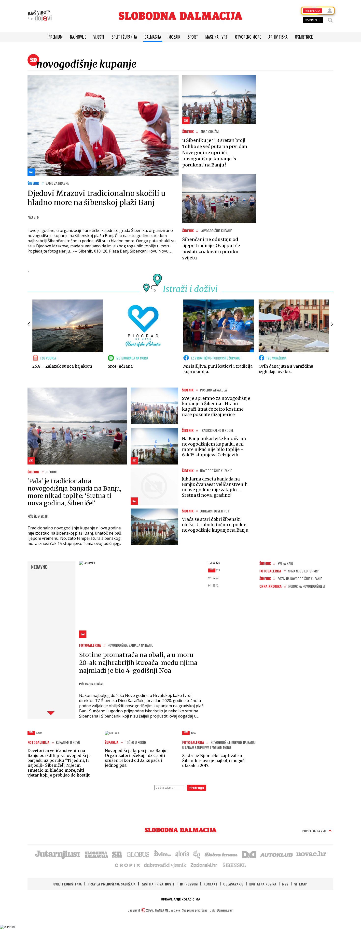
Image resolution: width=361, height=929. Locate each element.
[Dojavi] (40, 16)
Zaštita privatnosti (157, 883)
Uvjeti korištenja (67, 883)
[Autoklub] (276, 854)
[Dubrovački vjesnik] (165, 865)
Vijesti (98, 37)
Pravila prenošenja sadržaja (112, 883)
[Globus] (138, 854)
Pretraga (196, 788)
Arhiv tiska (278, 37)
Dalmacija (152, 37)
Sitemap (300, 883)
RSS (285, 883)
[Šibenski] (234, 865)
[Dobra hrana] (221, 854)
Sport (193, 37)
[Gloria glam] (197, 854)
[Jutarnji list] (57, 854)
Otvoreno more (248, 37)
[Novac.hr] (311, 854)
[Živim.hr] (162, 854)
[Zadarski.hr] (204, 865)
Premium (55, 37)
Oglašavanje (233, 883)
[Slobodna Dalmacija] (180, 16)
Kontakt (210, 883)
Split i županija (124, 37)
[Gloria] (182, 854)
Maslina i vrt (216, 37)
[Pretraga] (330, 20)
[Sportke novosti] (117, 854)
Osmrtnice (304, 37)
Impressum (189, 883)
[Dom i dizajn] (249, 854)
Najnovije (78, 37)
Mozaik (174, 37)
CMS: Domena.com (221, 910)
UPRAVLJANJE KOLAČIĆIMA (180, 899)
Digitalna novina (262, 883)
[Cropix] (127, 865)
